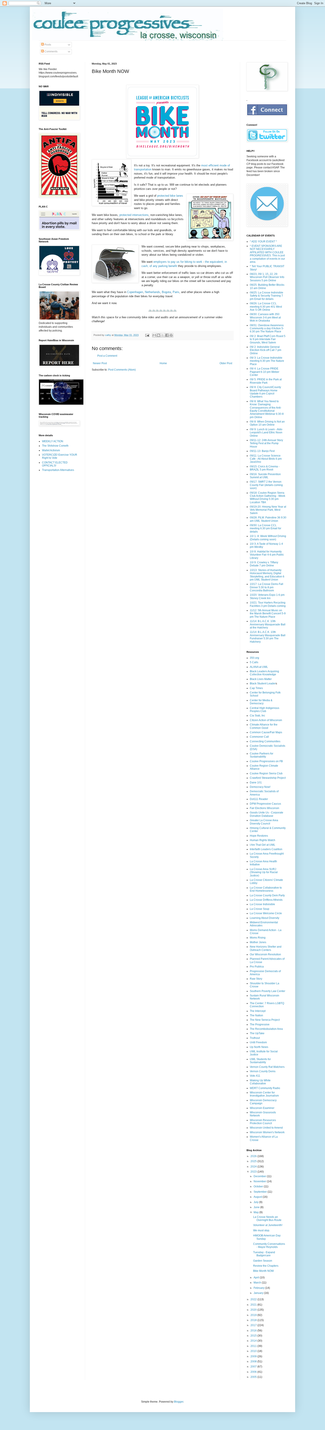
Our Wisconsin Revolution (265, 954)
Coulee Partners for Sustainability (261, 755)
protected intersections (134, 215)
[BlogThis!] (158, 335)
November (260, 1181)
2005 (253, 1377)
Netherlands (152, 292)
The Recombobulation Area (266, 1028)
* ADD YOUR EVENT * (263, 241)
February (259, 1287)
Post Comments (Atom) (122, 369)
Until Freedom (258, 1042)
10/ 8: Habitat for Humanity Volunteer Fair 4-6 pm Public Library (267, 555)
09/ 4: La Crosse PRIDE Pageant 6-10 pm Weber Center (264, 372)
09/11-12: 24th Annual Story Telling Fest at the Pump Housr (266, 443)
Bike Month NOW (263, 1270)
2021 (253, 1304)
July (256, 1202)
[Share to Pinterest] (171, 335)
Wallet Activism (51, 450)
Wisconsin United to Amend (266, 1127)
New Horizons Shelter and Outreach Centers (265, 948)
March (258, 1282)
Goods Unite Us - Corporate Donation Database (266, 814)
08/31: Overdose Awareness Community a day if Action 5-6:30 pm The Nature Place (267, 328)
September (261, 1191)
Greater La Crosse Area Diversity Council (264, 822)
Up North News (259, 1047)
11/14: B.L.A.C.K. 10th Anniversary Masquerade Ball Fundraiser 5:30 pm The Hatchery (267, 636)
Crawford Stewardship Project (268, 777)
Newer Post (100, 363)
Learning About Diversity (264, 918)
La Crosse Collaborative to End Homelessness (266, 889)
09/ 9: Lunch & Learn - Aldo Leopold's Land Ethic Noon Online (266, 432)
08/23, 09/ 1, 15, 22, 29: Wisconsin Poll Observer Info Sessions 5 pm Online (267, 277)
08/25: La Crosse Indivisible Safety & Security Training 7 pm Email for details (266, 296)
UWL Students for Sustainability (260, 1061)
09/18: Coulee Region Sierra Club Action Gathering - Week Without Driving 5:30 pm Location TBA (267, 497)
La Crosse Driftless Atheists (266, 899)
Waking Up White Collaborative (260, 1082)
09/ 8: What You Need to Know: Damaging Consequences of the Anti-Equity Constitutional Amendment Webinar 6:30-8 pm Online (267, 409)
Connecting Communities (265, 741)
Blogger (178, 1401)
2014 (253, 1340)
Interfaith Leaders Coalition (266, 849)
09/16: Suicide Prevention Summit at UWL (265, 476)
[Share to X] (163, 335)
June (257, 1207)
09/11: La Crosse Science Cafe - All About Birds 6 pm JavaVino (266, 459)
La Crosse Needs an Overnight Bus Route (267, 1218)
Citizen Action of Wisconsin (266, 720)
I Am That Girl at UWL (262, 844)
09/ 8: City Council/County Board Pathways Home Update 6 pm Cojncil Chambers (265, 392)
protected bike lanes (170, 195)
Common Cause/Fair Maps (266, 732)
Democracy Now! (260, 786)
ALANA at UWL (259, 666)
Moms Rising (258, 937)
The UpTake (257, 1033)
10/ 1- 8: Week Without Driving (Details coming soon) (268, 538)
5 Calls (254, 662)
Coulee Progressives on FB (266, 761)
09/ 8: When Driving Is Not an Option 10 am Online (267, 423)
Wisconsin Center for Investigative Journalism (264, 1094)
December (260, 1176)
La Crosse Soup (259, 908)
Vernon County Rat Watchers (267, 1066)
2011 (253, 1346)
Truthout (255, 1038)
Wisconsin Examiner (262, 1108)
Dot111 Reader (259, 799)
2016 (253, 1330)
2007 (253, 1366)
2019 (253, 1315)
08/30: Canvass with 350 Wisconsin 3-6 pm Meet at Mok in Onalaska (265, 317)
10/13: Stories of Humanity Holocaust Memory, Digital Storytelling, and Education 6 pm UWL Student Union (267, 575)
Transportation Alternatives (58, 470)
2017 (253, 1325)
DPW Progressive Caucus (265, 803)
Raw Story (256, 978)
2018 (253, 1320)
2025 (253, 1161)
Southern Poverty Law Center (267, 991)
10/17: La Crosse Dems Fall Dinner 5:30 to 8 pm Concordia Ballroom (266, 587)
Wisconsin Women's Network (267, 1132)
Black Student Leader (263, 683)
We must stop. (261, 1230)
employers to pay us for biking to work (177, 261)
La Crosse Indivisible (262, 904)
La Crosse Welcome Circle (266, 913)
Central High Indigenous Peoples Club (264, 709)
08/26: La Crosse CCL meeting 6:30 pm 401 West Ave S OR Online (266, 306)
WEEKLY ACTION (52, 441)
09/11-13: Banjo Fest (262, 451)
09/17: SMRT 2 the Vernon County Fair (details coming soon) (266, 485)
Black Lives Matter (261, 679)
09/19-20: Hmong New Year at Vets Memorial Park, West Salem (268, 510)
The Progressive (260, 1024)
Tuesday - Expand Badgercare (264, 1254)
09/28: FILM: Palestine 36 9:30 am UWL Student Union (268, 519)
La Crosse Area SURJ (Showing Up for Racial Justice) (264, 872)
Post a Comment (107, 355)
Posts (47, 44)
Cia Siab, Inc (257, 715)
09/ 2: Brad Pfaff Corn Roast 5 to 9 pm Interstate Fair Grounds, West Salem (267, 339)
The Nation (256, 1015)
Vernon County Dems (262, 1071)
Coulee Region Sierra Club (266, 773)
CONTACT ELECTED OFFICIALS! (55, 464)
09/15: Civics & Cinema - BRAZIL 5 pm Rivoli (264, 468)
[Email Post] (147, 335)
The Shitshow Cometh (55, 445)
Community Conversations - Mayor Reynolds (269, 1245)
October (259, 1186)
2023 (253, 1171)
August (258, 1196)
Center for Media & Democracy (261, 702)
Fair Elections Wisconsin (264, 808)
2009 (253, 1356)
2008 (253, 1361)
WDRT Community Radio (265, 1088)
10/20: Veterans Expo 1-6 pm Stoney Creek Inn (267, 596)
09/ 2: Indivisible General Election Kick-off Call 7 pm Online (265, 350)
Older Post (226, 363)
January (259, 1293)
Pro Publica (257, 966)
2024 (253, 1166)
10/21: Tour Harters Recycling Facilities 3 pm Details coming (268, 604)
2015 (253, 1335)
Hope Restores (259, 835)
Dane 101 (256, 782)
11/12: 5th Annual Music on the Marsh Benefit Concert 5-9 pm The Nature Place (268, 613)
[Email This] (154, 335)
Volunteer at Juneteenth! (267, 1225)
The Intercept (258, 1011)
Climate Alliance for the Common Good (263, 726)
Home (163, 363)
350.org (254, 657)
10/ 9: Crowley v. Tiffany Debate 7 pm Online (264, 564)
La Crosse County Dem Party (267, 895)
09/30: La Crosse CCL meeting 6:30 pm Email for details (265, 528)
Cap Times (256, 688)
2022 (253, 1299)
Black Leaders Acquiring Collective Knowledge (264, 673)
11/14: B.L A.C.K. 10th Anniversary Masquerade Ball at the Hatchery (267, 624)
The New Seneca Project (265, 1019)
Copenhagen (135, 292)
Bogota (166, 292)
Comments (50, 51)
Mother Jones (258, 942)
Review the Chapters (265, 1265)
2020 (253, 1309)
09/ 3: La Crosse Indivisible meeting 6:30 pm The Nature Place (267, 361)
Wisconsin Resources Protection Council (263, 1122)
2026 (253, 1156)
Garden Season (262, 1260)
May (256, 1212)
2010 (253, 1351)
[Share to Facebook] (167, 335)
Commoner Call (259, 736)
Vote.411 (255, 1075)
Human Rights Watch (262, 840)
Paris (176, 292)
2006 (253, 1371)
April (257, 1277)
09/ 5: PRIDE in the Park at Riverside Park (266, 381)
